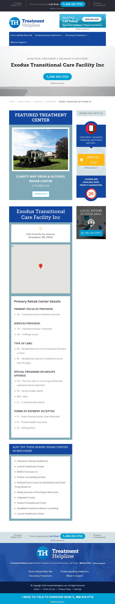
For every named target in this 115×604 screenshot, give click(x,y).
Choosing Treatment (75, 35)
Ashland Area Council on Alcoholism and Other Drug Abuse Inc (40, 484)
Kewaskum (51, 101)
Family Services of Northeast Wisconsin (37, 492)
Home (12, 101)
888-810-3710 (59, 76)
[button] (41, 266)
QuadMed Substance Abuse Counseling (37, 508)
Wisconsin (38, 101)
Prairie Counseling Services (31, 477)
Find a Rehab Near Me (21, 35)
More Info (40, 194)
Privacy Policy (64, 589)
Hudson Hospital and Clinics (31, 502)
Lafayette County (26, 497)
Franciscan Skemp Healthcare (32, 461)
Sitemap (77, 589)
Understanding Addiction (48, 35)
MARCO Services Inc (27, 471)
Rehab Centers (24, 101)
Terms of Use (49, 589)
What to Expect (18, 42)
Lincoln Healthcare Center (30, 466)
